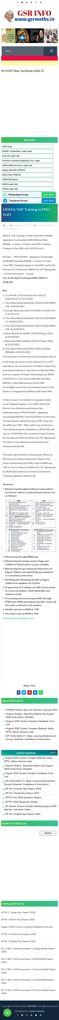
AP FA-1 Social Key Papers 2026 (22, 793)
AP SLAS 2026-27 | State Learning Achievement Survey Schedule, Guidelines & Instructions (31, 737)
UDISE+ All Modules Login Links (17, 151)
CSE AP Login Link (11, 156)
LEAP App (7, 146)
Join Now (48, 194)
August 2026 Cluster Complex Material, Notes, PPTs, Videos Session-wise (30, 730)
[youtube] (27, 2)
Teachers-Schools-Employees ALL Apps (21, 161)
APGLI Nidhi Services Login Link (17, 165)
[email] (36, 1015)
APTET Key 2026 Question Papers (23, 797)
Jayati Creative (36, 1011)
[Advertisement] (29, 104)
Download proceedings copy (18, 618)
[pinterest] (40, 2)
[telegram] (22, 2)
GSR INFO (32, 1006)
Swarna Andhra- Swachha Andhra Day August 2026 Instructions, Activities (30, 715)
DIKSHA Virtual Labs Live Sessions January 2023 (31, 709)
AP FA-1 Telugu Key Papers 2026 (18, 912)
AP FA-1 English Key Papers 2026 (22, 814)
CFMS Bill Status (10, 179)
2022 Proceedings (45, 225)
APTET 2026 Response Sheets (21, 802)
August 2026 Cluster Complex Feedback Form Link (30, 723)
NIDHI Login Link (10, 184)
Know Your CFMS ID (11, 175)
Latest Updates (10, 228)
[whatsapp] (36, 2)
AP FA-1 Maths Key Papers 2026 (18, 919)
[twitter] (31, 2)
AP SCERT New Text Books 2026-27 (22, 70)
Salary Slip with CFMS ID (13, 170)
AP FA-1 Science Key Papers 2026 (23, 788)
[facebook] (17, 2)
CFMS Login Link (10, 189)
